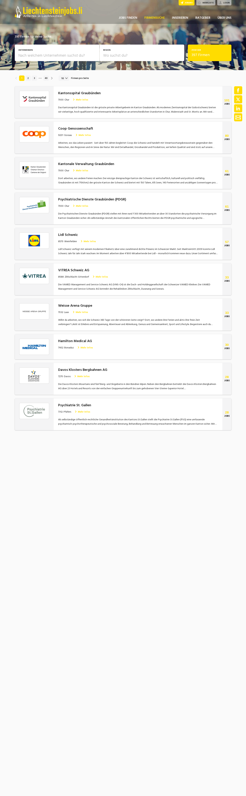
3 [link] (34, 78)
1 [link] (21, 78)
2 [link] (28, 78)
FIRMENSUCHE (154, 17)
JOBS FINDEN (128, 17)
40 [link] (46, 78)
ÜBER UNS (224, 17)
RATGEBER (202, 17)
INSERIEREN (180, 17)
